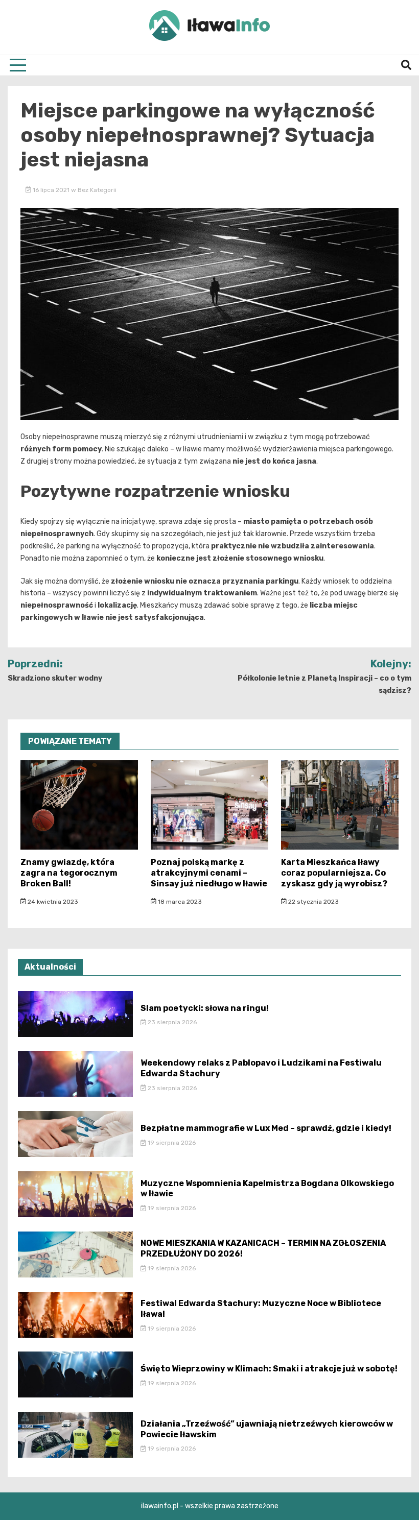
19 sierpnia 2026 (171, 1142)
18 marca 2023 (179, 901)
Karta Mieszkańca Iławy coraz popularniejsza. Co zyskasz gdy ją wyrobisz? (334, 872)
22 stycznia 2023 (313, 901)
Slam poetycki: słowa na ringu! (205, 1008)
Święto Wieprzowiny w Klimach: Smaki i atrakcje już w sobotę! (269, 1368)
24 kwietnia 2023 (52, 901)
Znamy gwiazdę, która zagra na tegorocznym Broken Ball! (69, 872)
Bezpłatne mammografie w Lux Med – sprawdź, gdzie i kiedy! (266, 1128)
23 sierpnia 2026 (171, 1022)
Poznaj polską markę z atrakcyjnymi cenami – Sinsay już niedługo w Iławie (209, 872)
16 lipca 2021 (51, 190)
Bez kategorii (97, 190)
